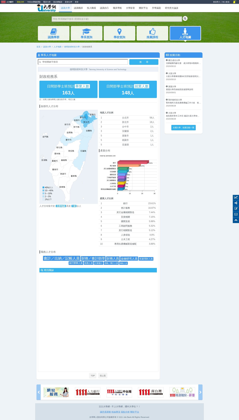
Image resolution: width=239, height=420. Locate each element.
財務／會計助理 (93, 258)
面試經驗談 (57, 2)
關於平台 (143, 8)
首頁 (38, 47)
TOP (93, 376)
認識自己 (104, 8)
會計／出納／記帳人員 (62, 258)
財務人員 (113, 258)
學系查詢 (86, 37)
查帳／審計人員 (111, 263)
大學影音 (130, 8)
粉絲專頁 (115, 412)
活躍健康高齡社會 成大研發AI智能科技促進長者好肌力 (183, 63)
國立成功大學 (174, 60)
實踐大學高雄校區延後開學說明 (179, 89)
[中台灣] (87, 392)
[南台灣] (119, 392)
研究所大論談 (171, 8)
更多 (77, 2)
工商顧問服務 (125, 226)
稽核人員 (123, 263)
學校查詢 (119, 37)
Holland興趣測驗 (34, 2)
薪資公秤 (68, 2)
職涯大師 (46, 2)
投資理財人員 (146, 259)
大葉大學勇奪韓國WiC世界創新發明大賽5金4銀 (183, 76)
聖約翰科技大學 (175, 100)
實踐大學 (172, 86)
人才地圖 (185, 37)
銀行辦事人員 (76, 263)
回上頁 (103, 376)
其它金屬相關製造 (125, 212)
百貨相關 (125, 217)
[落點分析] (182, 392)
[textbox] (117, 19)
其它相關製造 (125, 230)
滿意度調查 (105, 412)
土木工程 (125, 239)
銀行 (125, 203)
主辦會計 (98, 263)
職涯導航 (117, 8)
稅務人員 (89, 263)
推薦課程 (152, 37)
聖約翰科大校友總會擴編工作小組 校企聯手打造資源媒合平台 (183, 103)
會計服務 (125, 208)
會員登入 (216, 2)
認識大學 (47, 47)
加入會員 (225, 2)
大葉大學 (172, 73)
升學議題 (156, 8)
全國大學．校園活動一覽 (183, 127)
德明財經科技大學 (72, 47)
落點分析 (20, 2)
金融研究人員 (129, 258)
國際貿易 (125, 221)
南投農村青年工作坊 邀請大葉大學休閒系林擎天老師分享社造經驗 (183, 116)
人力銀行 (7, 2)
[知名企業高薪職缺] (150, 392)
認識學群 (53, 37)
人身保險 (125, 235)
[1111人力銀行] (56, 392)
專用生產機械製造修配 (125, 244)
